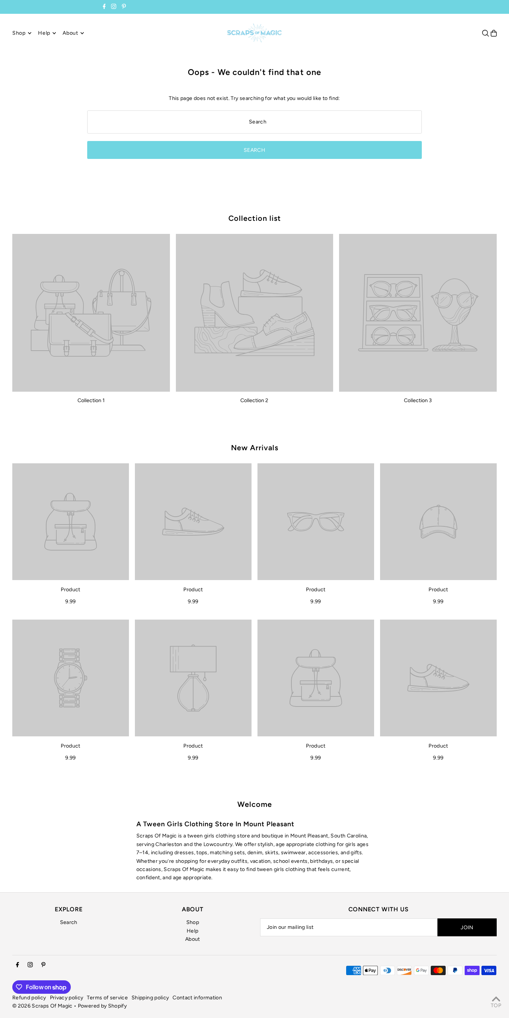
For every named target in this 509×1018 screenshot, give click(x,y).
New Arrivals (254, 447)
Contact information (197, 997)
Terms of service (107, 997)
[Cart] (494, 33)
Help (192, 931)
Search (69, 922)
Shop (192, 922)
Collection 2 (254, 400)
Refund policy (29, 997)
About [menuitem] (70, 33)
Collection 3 (418, 400)
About (192, 939)
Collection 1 (91, 400)
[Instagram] (113, 7)
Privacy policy (66, 997)
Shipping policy (150, 997)
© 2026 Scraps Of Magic (42, 1006)
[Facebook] (104, 7)
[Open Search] (485, 33)
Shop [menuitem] (19, 33)
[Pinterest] (124, 7)
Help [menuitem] (44, 33)
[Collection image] (91, 313)
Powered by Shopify (102, 1006)
